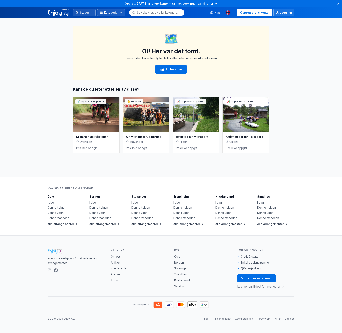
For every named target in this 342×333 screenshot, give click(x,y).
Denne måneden (58, 217)
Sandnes (263, 196)
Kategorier (111, 12)
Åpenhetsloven (244, 318)
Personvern (263, 318)
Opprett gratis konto (254, 12)
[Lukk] (338, 3)
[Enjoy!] (76, 251)
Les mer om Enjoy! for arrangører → (261, 286)
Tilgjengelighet (222, 318)
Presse (115, 274)
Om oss (116, 256)
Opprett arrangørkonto (257, 278)
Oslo (51, 196)
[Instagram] (49, 270)
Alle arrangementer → (62, 224)
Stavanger (138, 196)
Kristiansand (224, 196)
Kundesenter (119, 268)
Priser (114, 280)
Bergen (94, 196)
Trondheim (181, 196)
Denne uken (56, 212)
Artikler (115, 262)
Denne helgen (57, 207)
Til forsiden (174, 69)
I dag (51, 202)
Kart (217, 12)
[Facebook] (56, 270)
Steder (84, 12)
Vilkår (277, 318)
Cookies (289, 318)
